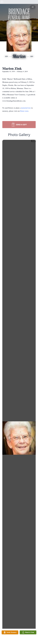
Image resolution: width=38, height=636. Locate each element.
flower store (24, 111)
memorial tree (26, 108)
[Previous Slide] (4, 438)
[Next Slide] (33, 438)
